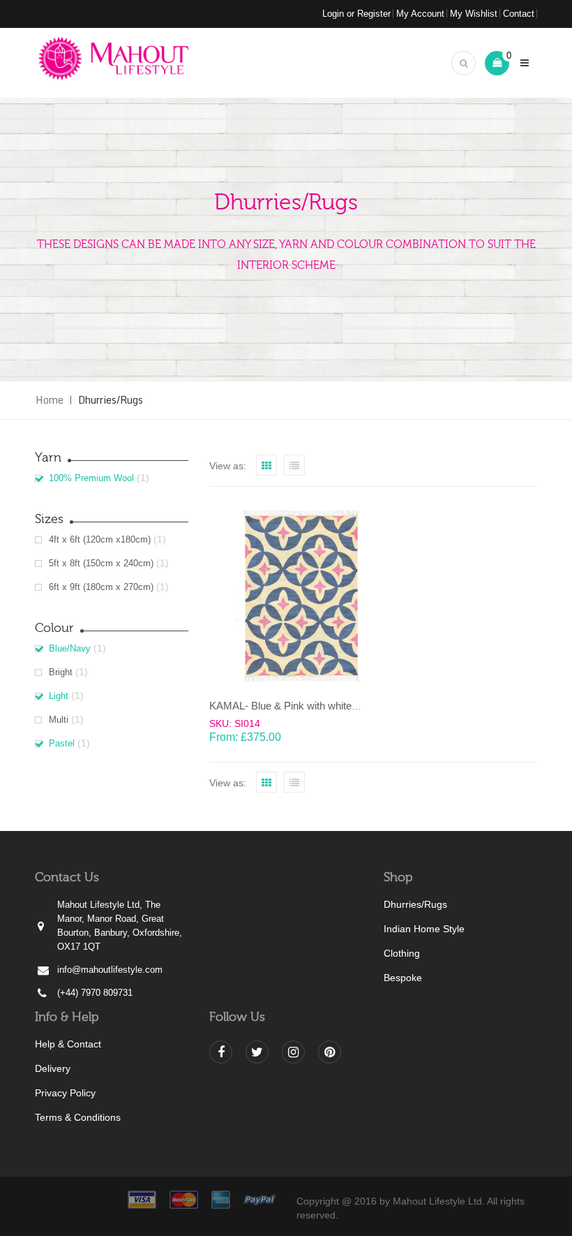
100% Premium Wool (91, 478)
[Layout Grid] (266, 465)
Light (58, 696)
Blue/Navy (70, 648)
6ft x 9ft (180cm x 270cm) (101, 587)
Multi (58, 719)
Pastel (62, 743)
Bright (61, 672)
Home (49, 400)
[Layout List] (294, 465)
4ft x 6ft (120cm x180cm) (100, 539)
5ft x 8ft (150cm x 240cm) (101, 563)
